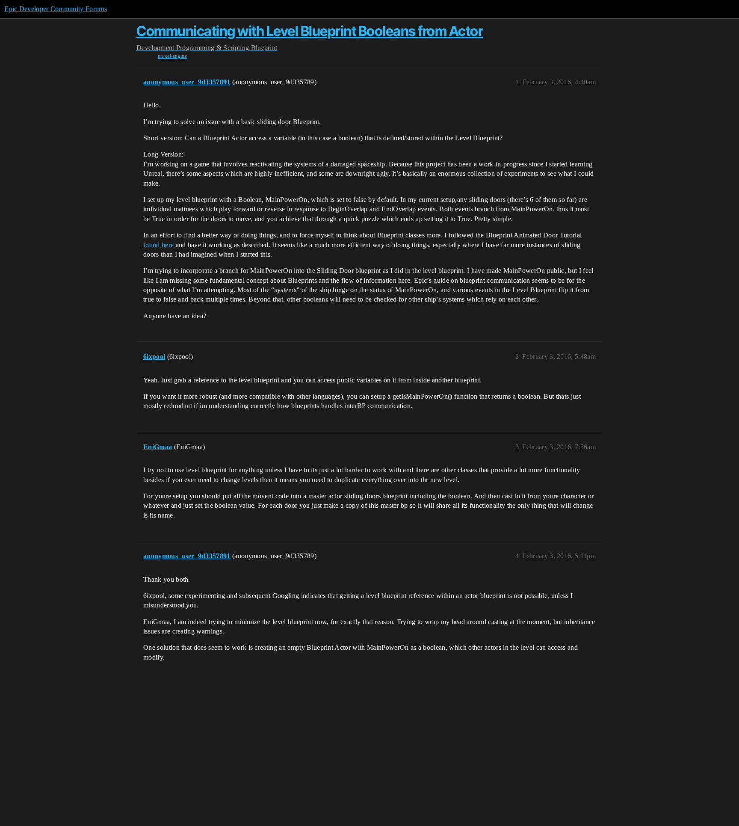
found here (158, 245)
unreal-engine (172, 56)
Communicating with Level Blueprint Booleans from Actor (309, 31)
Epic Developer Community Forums (55, 8)
